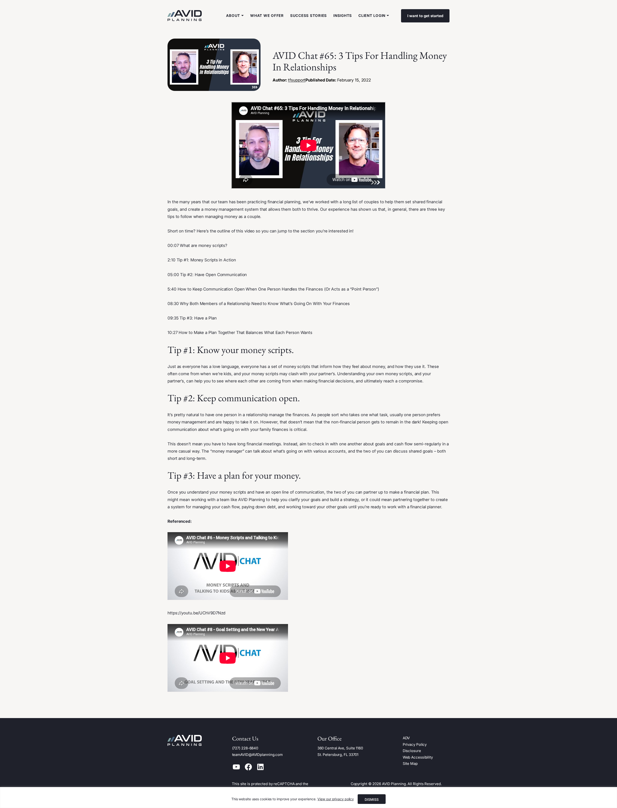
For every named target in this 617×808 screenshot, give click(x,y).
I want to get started (425, 16)
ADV (406, 738)
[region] (308, 797)
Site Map (410, 763)
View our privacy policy (335, 799)
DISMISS (372, 799)
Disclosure (412, 750)
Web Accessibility (418, 757)
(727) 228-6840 (245, 748)
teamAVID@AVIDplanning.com (257, 754)
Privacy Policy (415, 744)
